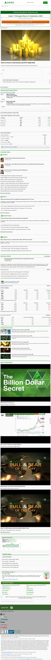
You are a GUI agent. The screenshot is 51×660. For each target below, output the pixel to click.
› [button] (49, 73)
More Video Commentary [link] (5, 532)
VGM (14, 115)
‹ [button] (1, 73)
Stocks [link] (5, 154)
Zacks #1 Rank (17, 585)
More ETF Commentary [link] (5, 212)
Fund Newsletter (29, 590)
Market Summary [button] (7, 537)
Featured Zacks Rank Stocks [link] (9, 90)
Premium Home (29, 594)
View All (48, 285)
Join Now (28, 2)
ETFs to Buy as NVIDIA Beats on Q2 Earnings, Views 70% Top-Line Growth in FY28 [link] (17, 206)
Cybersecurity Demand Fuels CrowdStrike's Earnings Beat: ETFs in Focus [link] (17, 199)
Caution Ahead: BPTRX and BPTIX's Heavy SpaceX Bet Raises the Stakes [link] (16, 229)
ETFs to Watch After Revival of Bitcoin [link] (9, 210)
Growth (5, 115)
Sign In (32, 2)
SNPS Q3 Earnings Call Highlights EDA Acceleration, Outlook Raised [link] (14, 274)
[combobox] (26, 282)
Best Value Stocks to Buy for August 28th (10, 567)
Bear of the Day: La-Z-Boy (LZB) (8, 561)
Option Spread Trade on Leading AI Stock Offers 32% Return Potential (16, 239)
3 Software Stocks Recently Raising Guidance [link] (15, 158)
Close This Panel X (4, 27)
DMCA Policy (29, 659)
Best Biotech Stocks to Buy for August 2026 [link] (20, 329)
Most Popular (8, 556)
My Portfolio (4, 592)
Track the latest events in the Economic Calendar (26, 601)
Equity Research (29, 588)
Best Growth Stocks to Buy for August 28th (10, 565)
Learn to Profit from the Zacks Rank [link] (8, 92)
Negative (6, 287)
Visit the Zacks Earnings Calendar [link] (11, 282)
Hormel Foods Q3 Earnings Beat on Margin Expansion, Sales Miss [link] (14, 278)
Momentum (10, 115)
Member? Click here (29, 25)
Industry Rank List (6, 587)
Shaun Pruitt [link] (8, 165)
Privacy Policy (23, 659)
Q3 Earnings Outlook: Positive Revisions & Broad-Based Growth (19, 258)
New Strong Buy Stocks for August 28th (10, 563)
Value (2, 115)
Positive (2, 287)
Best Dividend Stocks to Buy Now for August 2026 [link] (22, 335)
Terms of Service (37, 659)
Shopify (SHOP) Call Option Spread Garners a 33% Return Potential (14, 246)
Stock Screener (5, 590)
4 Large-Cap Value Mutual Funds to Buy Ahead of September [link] (14, 218)
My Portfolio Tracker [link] (8, 572)
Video (27, 587)
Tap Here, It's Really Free (25, 21)
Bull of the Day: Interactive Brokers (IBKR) (10, 559)
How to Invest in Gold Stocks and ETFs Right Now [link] (16, 170)
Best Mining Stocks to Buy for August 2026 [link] (20, 348)
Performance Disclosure (8, 652)
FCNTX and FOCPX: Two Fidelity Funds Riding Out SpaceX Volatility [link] (14, 227)
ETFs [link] (4, 196)
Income (17, 115)
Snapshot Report (45, 138)
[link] (9, 2)
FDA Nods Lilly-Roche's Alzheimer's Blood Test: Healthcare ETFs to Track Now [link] (16, 208)
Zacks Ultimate (5, 594)
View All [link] (48, 269)
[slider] (26, 77)
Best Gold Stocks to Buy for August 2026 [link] (20, 342)
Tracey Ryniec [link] (8, 171)
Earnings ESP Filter (42, 585)
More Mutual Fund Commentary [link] (6, 231)
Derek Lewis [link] (8, 159)
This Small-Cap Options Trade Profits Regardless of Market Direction (14, 248)
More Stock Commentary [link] (5, 193)
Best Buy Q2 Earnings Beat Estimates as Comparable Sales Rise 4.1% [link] (15, 276)
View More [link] (48, 315)
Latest (4, 556)
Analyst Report (44, 137)
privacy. (22, 25)
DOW (3, 539)
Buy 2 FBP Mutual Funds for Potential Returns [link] (10, 225)
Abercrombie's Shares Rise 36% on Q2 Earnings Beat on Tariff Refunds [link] (15, 271)
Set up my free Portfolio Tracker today (10, 579)
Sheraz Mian (8, 260)
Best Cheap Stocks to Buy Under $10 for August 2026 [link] (22, 354)
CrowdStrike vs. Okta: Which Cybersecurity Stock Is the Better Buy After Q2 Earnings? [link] (24, 164)
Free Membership (30, 592)
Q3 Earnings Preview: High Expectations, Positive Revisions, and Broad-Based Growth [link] (18, 266)
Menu (45, 2)
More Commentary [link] (4, 87)
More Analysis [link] (47, 256)
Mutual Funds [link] (7, 215)
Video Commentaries (6, 362)
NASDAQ (4, 540)
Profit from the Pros (6, 588)
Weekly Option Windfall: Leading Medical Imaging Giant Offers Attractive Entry (16, 250)
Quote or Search (5, 6)
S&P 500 (4, 541)
